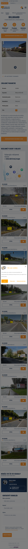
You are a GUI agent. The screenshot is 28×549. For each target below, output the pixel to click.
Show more (12, 281)
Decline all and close (21, 281)
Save (5, 281)
